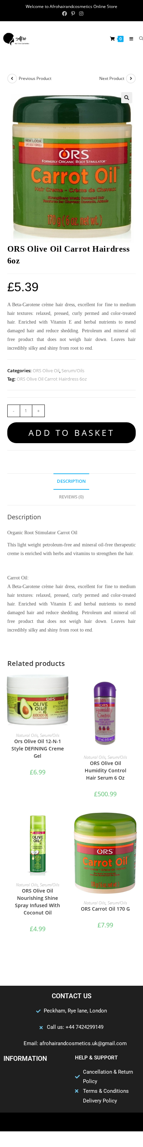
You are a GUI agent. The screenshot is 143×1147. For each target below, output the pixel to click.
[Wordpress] (85, 1122)
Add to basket (71, 432)
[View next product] (131, 78)
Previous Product (35, 78)
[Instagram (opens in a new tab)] (80, 13)
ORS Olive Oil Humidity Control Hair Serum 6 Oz (105, 770)
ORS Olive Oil (46, 370)
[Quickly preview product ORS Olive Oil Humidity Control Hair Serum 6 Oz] (134, 686)
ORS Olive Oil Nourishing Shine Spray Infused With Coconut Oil (37, 901)
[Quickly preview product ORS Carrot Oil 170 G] (134, 824)
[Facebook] (44, 1122)
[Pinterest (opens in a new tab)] (73, 13)
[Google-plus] (71, 1122)
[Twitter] (58, 1122)
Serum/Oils (72, 370)
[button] (126, 97)
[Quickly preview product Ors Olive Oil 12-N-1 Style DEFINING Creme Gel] (66, 686)
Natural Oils (27, 735)
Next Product (111, 78)
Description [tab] (71, 481)
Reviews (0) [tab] (71, 497)
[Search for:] (138, 39)
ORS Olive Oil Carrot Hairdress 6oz (52, 379)
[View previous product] (12, 78)
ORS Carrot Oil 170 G (105, 908)
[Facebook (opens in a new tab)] (64, 13)
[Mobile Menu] (129, 39)
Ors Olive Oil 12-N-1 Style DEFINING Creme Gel (37, 748)
